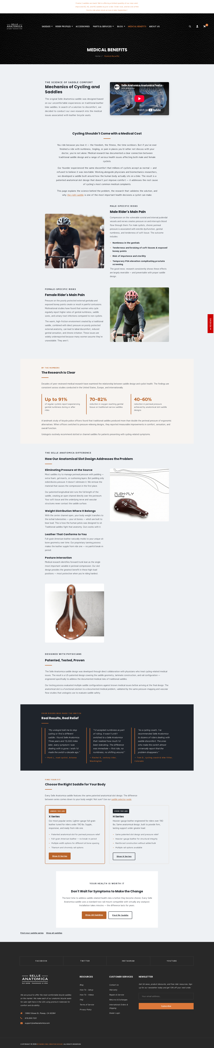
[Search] (190, 26)
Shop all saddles (54, 933)
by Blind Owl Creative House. (50, 1044)
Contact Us (114, 985)
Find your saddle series (32, 933)
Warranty (113, 990)
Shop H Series (124, 856)
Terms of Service (87, 1004)
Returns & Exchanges (118, 999)
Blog (81, 985)
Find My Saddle (120, 915)
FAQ (81, 999)
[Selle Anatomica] (14, 26)
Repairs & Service (116, 995)
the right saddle (75, 195)
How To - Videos (87, 995)
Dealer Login (114, 1013)
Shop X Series (59, 856)
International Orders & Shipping (118, 1006)
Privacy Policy (85, 1009)
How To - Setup (86, 990)
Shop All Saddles (94, 915)
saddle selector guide (121, 799)
